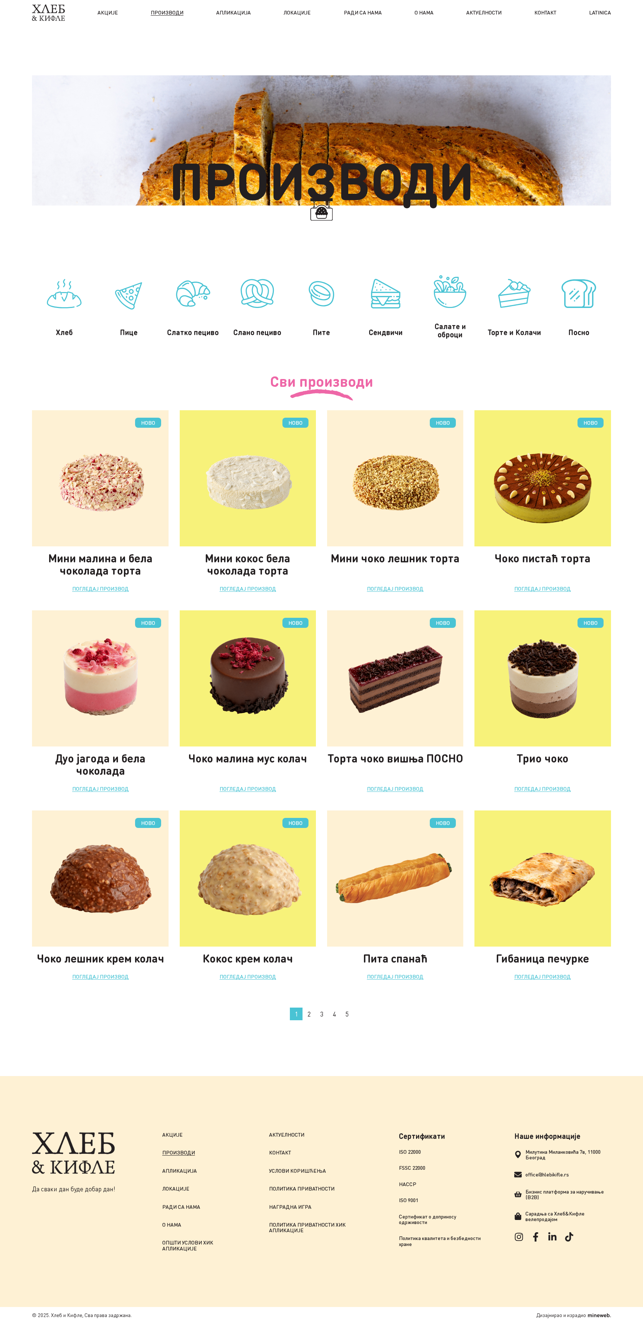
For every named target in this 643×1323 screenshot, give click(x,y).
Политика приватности (302, 1188)
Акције (107, 12)
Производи (167, 12)
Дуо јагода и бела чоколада (100, 764)
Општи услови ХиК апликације (187, 1245)
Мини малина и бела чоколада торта (100, 564)
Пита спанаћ (395, 958)
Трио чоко (542, 758)
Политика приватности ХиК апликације (307, 1227)
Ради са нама (363, 12)
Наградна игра (290, 1207)
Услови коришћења (297, 1170)
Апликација (233, 12)
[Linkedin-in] (552, 1237)
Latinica (600, 12)
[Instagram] (519, 1237)
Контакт (545, 12)
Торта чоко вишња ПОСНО (395, 758)
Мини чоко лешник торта (395, 558)
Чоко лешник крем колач (100, 958)
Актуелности (484, 12)
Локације (297, 12)
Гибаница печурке (542, 958)
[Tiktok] (569, 1237)
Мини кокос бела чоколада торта (247, 564)
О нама (424, 12)
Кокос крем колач (248, 958)
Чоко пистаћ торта (543, 558)
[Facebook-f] (535, 1237)
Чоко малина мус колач (247, 758)
